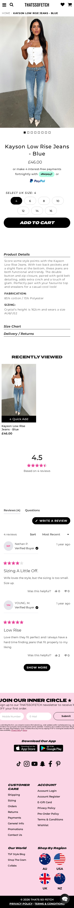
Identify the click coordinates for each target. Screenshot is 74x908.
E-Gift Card (44, 802)
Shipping (14, 794)
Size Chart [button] (12, 326)
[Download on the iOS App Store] (25, 750)
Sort (33, 534)
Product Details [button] (17, 254)
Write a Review (54, 521)
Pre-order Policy (48, 813)
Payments (14, 817)
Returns (13, 811)
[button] (16, 201)
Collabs (12, 865)
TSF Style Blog (16, 854)
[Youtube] (34, 764)
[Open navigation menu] (4, 5)
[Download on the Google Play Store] (51, 751)
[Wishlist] (63, 5)
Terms (25, 730)
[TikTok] (19, 764)
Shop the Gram (17, 859)
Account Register (48, 796)
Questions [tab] (32, 511)
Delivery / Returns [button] (19, 334)
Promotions (15, 829)
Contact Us (15, 834)
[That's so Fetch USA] (59, 859)
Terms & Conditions (50, 819)
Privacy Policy (46, 808)
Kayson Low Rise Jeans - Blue (35, 13)
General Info (16, 823)
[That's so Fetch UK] (44, 878)
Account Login (47, 790)
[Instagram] (27, 764)
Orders (12, 806)
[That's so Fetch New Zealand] (59, 878)
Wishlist (42, 825)
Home (6, 13)
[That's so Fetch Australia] (44, 859)
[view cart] (70, 5)
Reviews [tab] (12, 511)
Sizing (12, 800)
